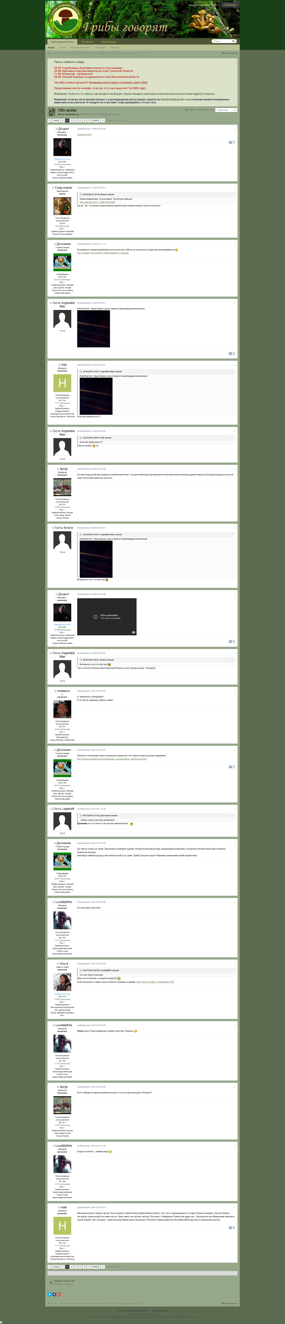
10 (234, 110)
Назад (56, 120)
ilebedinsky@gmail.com (175, 99)
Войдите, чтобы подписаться (200, 110)
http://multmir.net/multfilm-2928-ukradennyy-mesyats (103, 253)
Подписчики (222, 110)
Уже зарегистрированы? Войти (203, 5)
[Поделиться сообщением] (234, 129)
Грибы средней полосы (62, 42)
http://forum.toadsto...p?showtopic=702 (155, 982)
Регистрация (230, 5)
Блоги (62, 47)
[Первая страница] (50, 120)
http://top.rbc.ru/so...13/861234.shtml (97, 202)
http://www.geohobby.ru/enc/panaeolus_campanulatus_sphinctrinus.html (112, 759)
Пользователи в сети (80, 47)
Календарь (100, 47)
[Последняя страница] (103, 120)
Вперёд (96, 120)
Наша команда (109, 42)
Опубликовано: (91, 129)
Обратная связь (159, 1311)
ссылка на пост (84, 134)
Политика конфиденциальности (133, 1311)
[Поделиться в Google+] (59, 1294)
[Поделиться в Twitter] (50, 1294)
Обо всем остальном (108, 114)
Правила (115, 47)
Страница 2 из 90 (115, 120)
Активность (87, 42)
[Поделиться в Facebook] (54, 1294)
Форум (51, 47)
